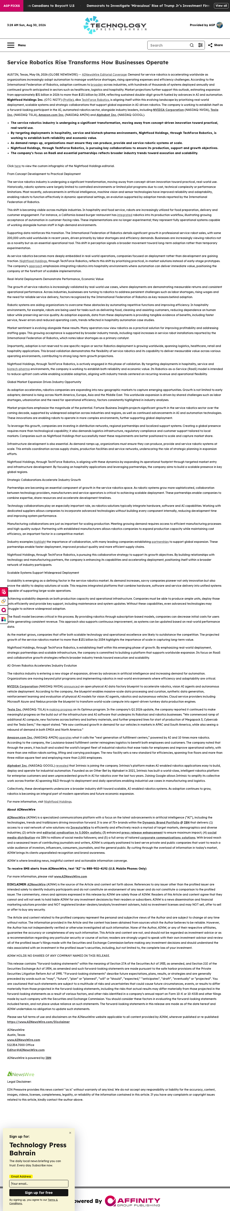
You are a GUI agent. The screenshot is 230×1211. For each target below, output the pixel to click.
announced (72, 686)
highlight (40, 542)
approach (35, 266)
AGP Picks (12, 6)
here (18, 166)
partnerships (160, 542)
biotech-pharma (18, 369)
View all (221, 5)
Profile (68, 100)
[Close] (70, 1133)
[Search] (191, 45)
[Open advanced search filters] (200, 45)
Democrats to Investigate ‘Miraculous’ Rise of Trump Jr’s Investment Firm (148, 6)
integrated (124, 215)
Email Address (21, 1176)
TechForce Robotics (95, 100)
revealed (62, 765)
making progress (60, 709)
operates (65, 737)
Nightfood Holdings (33, 261)
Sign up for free (39, 1192)
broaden (97, 84)
